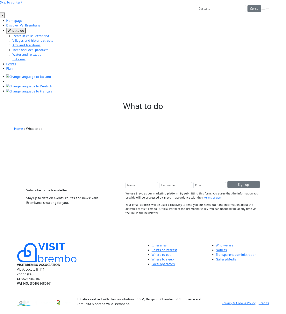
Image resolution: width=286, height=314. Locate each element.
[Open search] (263, 9)
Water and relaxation (27, 54)
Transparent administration (236, 254)
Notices (221, 250)
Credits (264, 303)
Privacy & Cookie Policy (238, 303)
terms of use (212, 197)
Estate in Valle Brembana (30, 36)
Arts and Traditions (26, 45)
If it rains (18, 59)
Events (11, 64)
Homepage (14, 20)
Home (18, 129)
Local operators (163, 264)
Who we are (224, 245)
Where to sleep (163, 259)
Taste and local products (30, 50)
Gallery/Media (226, 259)
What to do (16, 30)
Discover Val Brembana (23, 25)
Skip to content (11, 2)
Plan (9, 68)
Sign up (243, 184)
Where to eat (161, 254)
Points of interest (164, 250)
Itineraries (159, 245)
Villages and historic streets (32, 40)
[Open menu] (267, 8)
